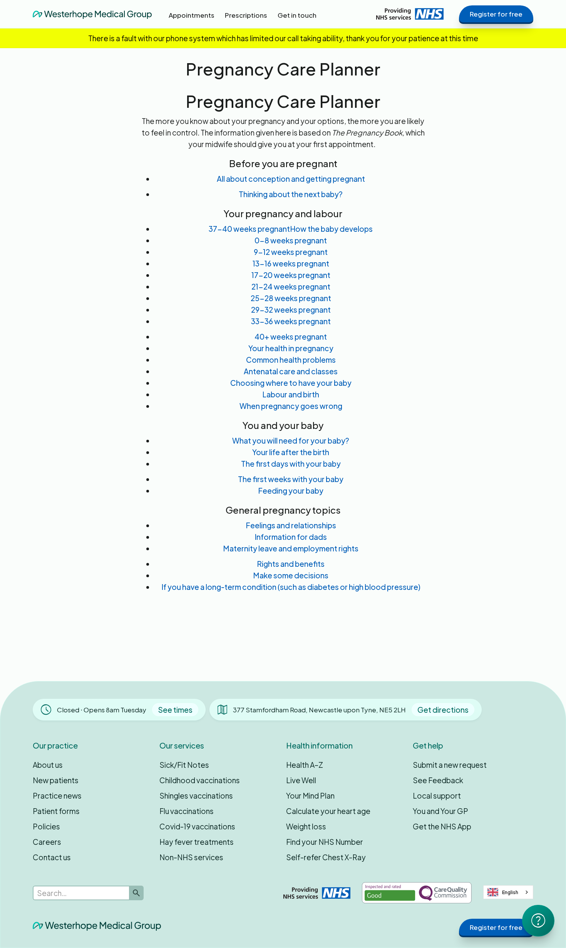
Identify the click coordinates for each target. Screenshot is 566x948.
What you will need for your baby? (290, 440)
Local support (437, 795)
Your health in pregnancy (290, 348)
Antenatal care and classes (291, 371)
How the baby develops (331, 228)
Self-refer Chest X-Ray (326, 857)
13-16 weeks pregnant (291, 263)
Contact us (52, 857)
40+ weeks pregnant (291, 336)
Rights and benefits (291, 563)
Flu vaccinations (186, 811)
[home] (92, 14)
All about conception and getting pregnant (291, 178)
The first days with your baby (291, 463)
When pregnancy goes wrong (290, 405)
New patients (56, 780)
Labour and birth (290, 394)
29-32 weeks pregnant (291, 309)
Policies (46, 826)
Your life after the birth (290, 452)
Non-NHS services (191, 857)
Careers (47, 841)
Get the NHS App (442, 826)
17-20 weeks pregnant (290, 275)
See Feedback (438, 780)
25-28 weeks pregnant (291, 298)
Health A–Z (304, 764)
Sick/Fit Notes (184, 764)
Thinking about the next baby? (291, 194)
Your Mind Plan (310, 795)
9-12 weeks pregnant (291, 251)
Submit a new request (450, 764)
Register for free (496, 14)
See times (175, 709)
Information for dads (291, 536)
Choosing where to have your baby (291, 382)
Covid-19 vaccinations (197, 826)
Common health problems (291, 359)
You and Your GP (440, 811)
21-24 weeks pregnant (290, 286)
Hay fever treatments (196, 841)
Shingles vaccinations (196, 795)
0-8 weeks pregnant (291, 240)
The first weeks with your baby (290, 479)
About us (48, 764)
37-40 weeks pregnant (249, 228)
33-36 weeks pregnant (291, 321)
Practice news (57, 795)
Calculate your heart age (328, 811)
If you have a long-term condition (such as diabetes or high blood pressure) (290, 586)
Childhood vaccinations (199, 780)
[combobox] (508, 892)
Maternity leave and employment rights (290, 548)
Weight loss (306, 826)
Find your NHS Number (324, 841)
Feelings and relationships (291, 525)
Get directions (443, 709)
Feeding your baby (290, 490)
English (510, 892)
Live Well (301, 780)
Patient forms (56, 811)
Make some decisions (290, 575)
